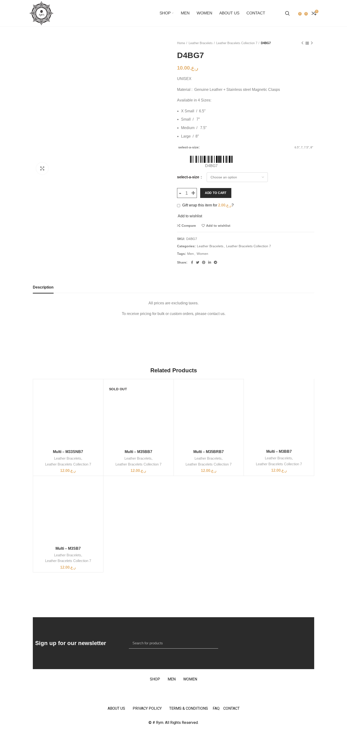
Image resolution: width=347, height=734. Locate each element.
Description (43, 287)
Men (190, 254)
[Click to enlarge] (42, 168)
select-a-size (188, 177)
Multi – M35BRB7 (208, 452)
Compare (189, 225)
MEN (172, 679)
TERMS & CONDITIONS (188, 708)
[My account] (294, 13)
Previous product (302, 43)
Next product (311, 43)
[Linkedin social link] (209, 262)
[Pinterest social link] (204, 262)
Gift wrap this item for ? (207, 205)
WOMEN (190, 679)
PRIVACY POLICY (147, 708)
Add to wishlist (218, 225)
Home (181, 43)
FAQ (218, 708)
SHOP (155, 679)
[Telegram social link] (215, 262)
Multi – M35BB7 (138, 452)
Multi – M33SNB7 (68, 452)
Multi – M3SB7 (68, 548)
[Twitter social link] (198, 262)
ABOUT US (116, 708)
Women (202, 254)
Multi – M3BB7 (279, 451)
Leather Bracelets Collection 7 (236, 43)
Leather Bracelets (201, 43)
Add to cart (215, 193)
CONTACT (231, 708)
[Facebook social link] (192, 262)
